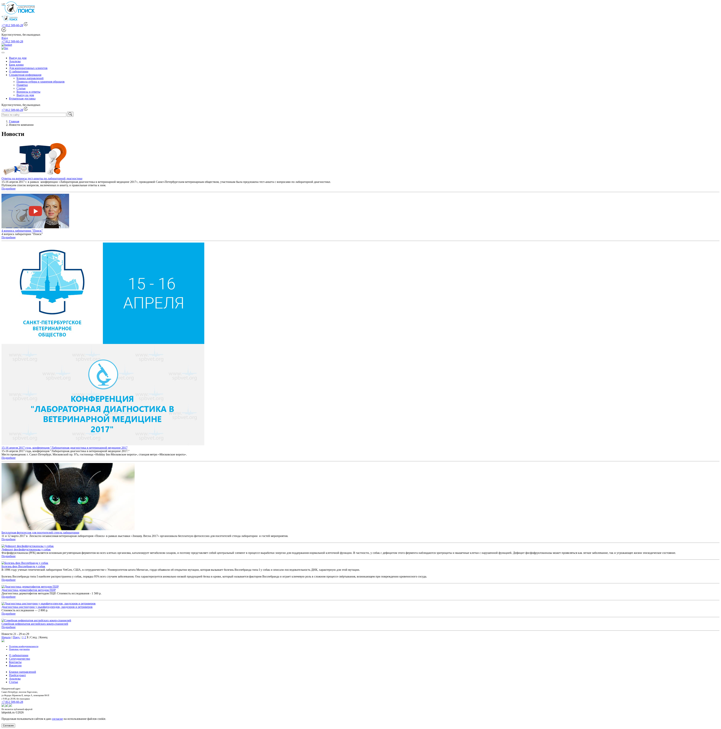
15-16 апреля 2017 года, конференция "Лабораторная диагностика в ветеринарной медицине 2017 (64, 447)
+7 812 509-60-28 (12, 25)
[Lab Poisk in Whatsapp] (3, 705)
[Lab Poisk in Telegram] (10, 705)
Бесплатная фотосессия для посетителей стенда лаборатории (40, 532)
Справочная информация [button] (25, 74)
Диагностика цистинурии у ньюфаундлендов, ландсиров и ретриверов (47, 606)
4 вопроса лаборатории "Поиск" (22, 230)
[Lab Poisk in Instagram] (7, 705)
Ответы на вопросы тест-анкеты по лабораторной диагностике (42, 178)
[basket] (7, 44)
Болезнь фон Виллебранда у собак (23, 566)
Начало (6, 637)
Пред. (16, 637)
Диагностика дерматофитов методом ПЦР (29, 590)
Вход (5, 38)
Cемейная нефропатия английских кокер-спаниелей (35, 623)
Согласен (8, 725)
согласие (57, 718)
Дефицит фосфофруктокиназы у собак (26, 549)
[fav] (5, 48)
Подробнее (9, 188)
